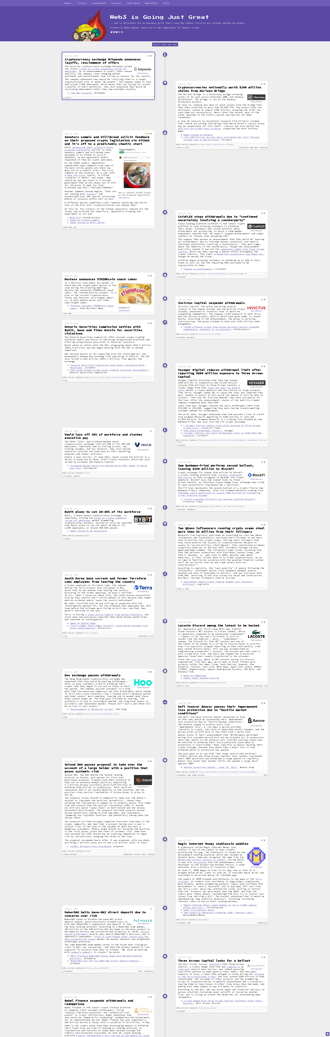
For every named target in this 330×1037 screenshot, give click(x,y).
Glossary (116, 3)
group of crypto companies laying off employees (95, 519)
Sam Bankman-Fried (255, 440)
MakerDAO (105, 968)
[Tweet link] (151, 56)
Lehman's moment (80, 952)
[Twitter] (111, 32)
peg (201, 852)
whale (97, 780)
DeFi (78, 947)
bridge (227, 94)
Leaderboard (99, 3)
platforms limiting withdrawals (212, 274)
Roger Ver (243, 274)
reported (214, 964)
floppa (90, 194)
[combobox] (68, 3)
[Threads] (122, 32)
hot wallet (71, 689)
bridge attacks (205, 144)
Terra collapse (215, 334)
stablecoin (187, 847)
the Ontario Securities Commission (116, 377)
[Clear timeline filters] (93, 25)
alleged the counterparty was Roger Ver (238, 254)
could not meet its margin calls (209, 388)
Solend (88, 851)
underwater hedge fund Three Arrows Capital (221, 250)
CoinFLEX (231, 274)
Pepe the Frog (75, 175)
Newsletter (151, 3)
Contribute (133, 3)
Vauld (87, 473)
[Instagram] (119, 32)
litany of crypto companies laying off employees (96, 70)
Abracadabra (204, 920)
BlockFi (219, 506)
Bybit (87, 377)
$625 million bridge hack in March (199, 128)
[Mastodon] (114, 32)
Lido (95, 968)
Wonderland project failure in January (202, 859)
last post (197, 659)
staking (106, 1028)
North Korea (218, 144)
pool (200, 729)
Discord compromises (207, 683)
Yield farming (186, 223)
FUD (225, 236)
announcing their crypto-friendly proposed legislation (89, 148)
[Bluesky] (116, 32)
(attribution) (143, 73)
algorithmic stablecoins (244, 881)
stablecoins (104, 787)
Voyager (179, 442)
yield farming (132, 1033)
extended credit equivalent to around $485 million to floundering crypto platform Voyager (219, 494)
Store (166, 3)
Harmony (231, 144)
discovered (199, 862)
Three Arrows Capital (208, 440)
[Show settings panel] (327, 1034)
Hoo (117, 714)
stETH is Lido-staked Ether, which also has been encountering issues (106, 937)
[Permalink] (148, 56)
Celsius (202, 334)
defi (185, 717)
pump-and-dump (186, 550)
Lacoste (222, 683)
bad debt (113, 813)
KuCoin (94, 377)
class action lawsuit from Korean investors (115, 614)
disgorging (117, 345)
